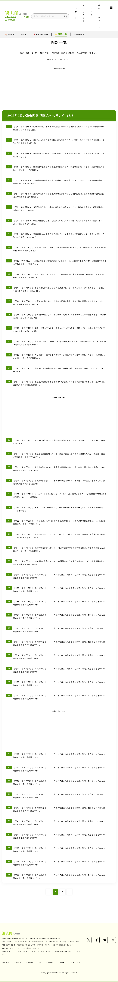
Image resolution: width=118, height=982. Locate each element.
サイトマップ (74, 962)
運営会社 (5, 962)
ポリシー (61, 962)
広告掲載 (17, 962)
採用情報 (29, 962)
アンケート (76, 12)
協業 (39, 962)
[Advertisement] (59, 87)
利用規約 (49, 962)
